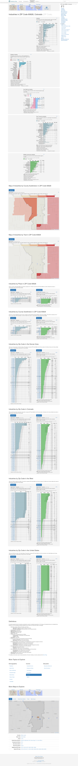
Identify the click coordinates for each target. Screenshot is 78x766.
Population (11, 665)
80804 (32, 749)
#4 (56, 116)
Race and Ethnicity (13, 670)
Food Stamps (29, 670)
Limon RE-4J (40, 740)
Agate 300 (23, 740)
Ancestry (11, 679)
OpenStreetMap (39, 761)
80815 (37, 749)
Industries (28, 674)
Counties (14, 699)
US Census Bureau (41, 760)
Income (32, 1)
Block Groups (33, 699)
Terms (39, 756)
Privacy (41, 756)
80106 (25, 749)
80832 (40, 749)
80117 (27, 749)
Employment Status (30, 668)
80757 (27, 747)
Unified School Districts (21, 699)
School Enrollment (47, 668)
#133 (30, 417)
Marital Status (12, 674)
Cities (10, 699)
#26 (58, 241)
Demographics (25, 1)
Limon (22, 738)
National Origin (12, 677)
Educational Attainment (48, 665)
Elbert (22, 735)
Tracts (28, 699)
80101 (22, 747)
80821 (32, 747)
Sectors (28, 677)
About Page (45, 654)
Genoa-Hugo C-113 (34, 740)
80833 (43, 749)
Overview (20, 1)
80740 (30, 749)
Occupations (29, 672)
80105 (25, 747)
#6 (58, 192)
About (36, 756)
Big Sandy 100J (27, 740)
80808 (35, 749)
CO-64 (22, 745)
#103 (30, 352)
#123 (56, 352)
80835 (45, 749)
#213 (56, 558)
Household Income (30, 665)
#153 (56, 417)
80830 (35, 747)
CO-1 (22, 743)
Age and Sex (12, 668)
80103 (22, 749)
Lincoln (25, 735)
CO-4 (22, 742)
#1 (56, 18)
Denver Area (23, 736)
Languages (11, 681)
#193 (30, 558)
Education (37, 1)
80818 (30, 747)
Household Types (12, 672)
